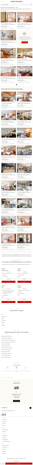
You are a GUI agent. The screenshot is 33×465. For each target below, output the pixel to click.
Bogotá (19, 270)
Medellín (19, 287)
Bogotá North (5, 270)
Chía (3, 287)
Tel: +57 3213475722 (16, 397)
